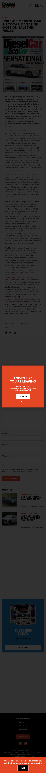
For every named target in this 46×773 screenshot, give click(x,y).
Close (23, 402)
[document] (23, 386)
